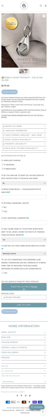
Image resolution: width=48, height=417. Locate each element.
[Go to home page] (24, 5)
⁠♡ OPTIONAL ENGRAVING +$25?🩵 (15, 203)
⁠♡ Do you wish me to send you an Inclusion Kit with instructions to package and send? (22, 176)
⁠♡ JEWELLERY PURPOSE (11, 160)
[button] (40, 5)
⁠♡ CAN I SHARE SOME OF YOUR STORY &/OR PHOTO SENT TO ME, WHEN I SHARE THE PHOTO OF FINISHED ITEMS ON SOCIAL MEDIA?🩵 (22, 232)
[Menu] (2, 5)
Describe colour (7, 293)
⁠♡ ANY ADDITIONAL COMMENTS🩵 (15, 218)
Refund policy (20, 410)
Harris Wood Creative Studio (20, 407)
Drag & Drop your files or (24, 287)
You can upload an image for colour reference (20, 281)
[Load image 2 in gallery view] (26, 71)
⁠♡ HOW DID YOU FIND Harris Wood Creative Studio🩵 (23, 247)
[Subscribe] (46, 382)
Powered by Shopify (8, 410)
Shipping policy (25, 412)
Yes (5, 211)
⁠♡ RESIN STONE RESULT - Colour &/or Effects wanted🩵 (21, 190)
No (5, 207)
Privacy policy (30, 410)
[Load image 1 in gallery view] (22, 71)
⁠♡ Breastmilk (10, 169)
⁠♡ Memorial (9, 165)
